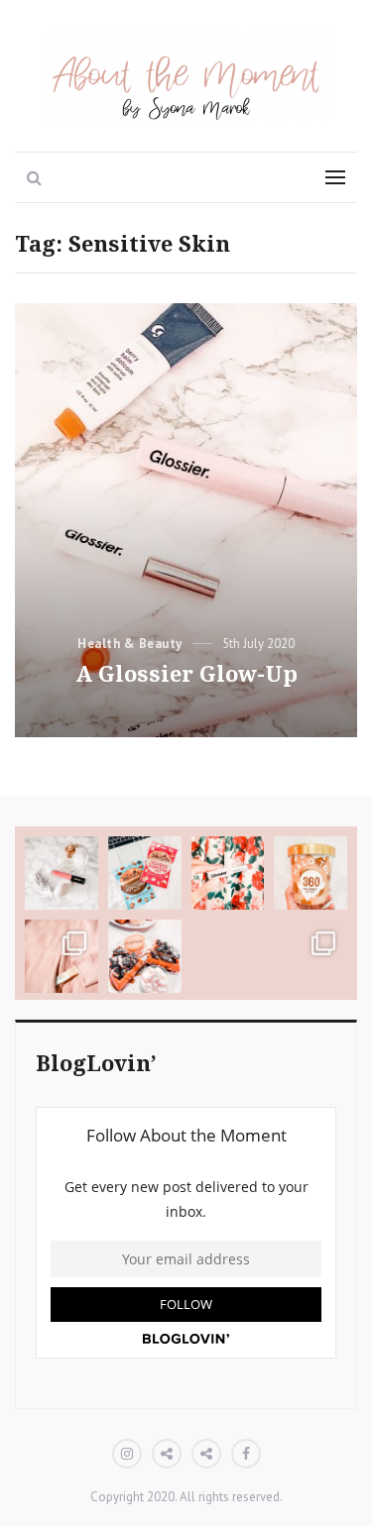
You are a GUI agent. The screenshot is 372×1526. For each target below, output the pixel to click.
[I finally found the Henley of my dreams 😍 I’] (310, 956)
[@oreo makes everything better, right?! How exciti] (145, 956)
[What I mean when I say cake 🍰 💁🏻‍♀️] (228, 956)
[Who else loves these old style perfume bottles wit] (61, 873)
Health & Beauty (130, 643)
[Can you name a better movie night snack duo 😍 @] (145, 873)
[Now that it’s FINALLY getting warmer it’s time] (310, 873)
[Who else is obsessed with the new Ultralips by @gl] (228, 873)
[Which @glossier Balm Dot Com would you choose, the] (61, 956)
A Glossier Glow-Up (186, 674)
